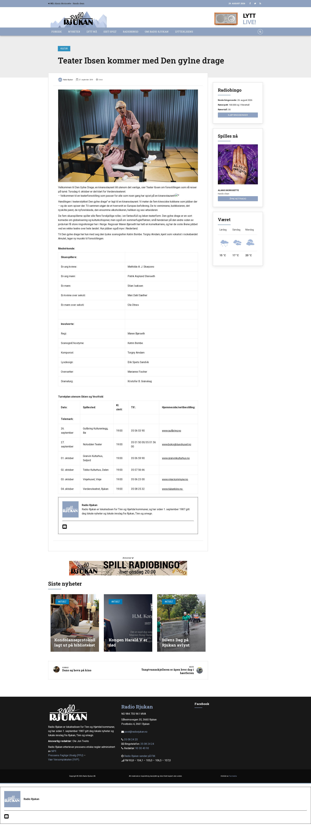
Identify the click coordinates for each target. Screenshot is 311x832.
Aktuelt (62, 601)
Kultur (64, 48)
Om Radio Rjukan (157, 31)
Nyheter (74, 31)
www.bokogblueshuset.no (176, 444)
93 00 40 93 (142, 748)
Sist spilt (110, 31)
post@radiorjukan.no (136, 731)
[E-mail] (64, 527)
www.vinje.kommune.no (175, 479)
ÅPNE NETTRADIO (238, 198)
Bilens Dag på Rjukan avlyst (176, 642)
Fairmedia (233, 776)
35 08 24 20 (131, 739)
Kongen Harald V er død (128, 642)
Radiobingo (130, 31)
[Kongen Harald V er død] (128, 623)
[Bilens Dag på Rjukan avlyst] (181, 623)
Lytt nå (91, 31)
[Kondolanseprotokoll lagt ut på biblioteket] (74, 623)
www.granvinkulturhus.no (176, 458)
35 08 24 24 (147, 743)
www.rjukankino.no (172, 488)
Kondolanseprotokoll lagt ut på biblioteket (74, 642)
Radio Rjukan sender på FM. (140, 756)
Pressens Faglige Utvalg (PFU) (65, 755)
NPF (53, 751)
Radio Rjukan (68, 80)
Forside (56, 31)
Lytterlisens (184, 31)
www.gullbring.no (171, 430)
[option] (128, 136)
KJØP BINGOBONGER (238, 115)
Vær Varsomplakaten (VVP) (63, 759)
